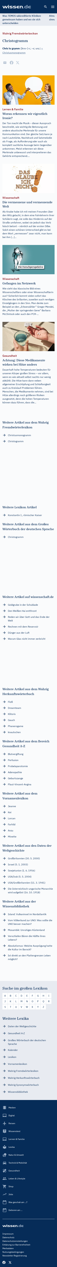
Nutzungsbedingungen (13, 1252)
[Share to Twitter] (17, 62)
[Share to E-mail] (5, 62)
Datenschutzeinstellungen (15, 1241)
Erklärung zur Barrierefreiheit (16, 1244)
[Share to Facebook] (11, 62)
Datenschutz (8, 1237)
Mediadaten (8, 1248)
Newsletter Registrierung (14, 1255)
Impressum (8, 1233)
